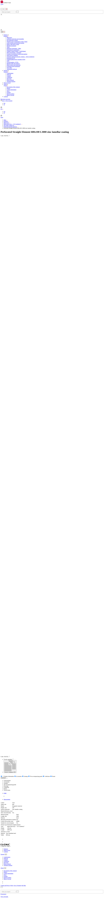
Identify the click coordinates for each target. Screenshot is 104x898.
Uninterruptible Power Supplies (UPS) (16, 59)
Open (2, 4)
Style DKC (9, 67)
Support (6, 72)
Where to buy (7, 850)
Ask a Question (17, 885)
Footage (9, 92)
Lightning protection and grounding (15, 39)
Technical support (11, 81)
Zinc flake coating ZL (9, 125)
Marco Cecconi (10, 95)
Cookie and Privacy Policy (7, 885)
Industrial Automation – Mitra (14, 48)
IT (4, 104)
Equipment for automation (13, 50)
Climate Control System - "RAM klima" (16, 51)
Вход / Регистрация (7, 100)
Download (3, 777)
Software (9, 74)
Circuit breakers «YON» (13, 62)
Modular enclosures (11, 45)
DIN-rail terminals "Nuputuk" (14, 52)
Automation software (12, 69)
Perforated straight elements (10, 126)
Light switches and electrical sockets (15, 43)
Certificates (9, 77)
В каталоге (3, 894)
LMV (8, 61)
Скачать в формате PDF (10, 772)
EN (2, 109)
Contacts (6, 851)
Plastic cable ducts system (13, 44)
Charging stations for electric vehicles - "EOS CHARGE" (21, 56)
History (8, 88)
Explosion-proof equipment (13, 66)
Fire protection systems (12, 40)
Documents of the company (13, 87)
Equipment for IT (11, 58)
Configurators (10, 73)
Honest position (10, 93)
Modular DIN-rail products (13, 63)
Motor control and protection (13, 65)
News (8, 91)
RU (4, 103)
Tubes (8, 47)
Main (5, 120)
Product (6, 36)
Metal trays (9, 37)
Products (6, 121)
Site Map (23, 885)
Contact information (11, 89)
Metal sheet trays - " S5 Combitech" (12, 124)
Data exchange (10, 80)
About (5, 85)
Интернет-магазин (5, 99)
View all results (4, 896)
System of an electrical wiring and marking (17, 54)
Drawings (9, 78)
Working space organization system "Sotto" (17, 41)
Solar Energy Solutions (12, 55)
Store (2, 117)
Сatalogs (9, 76)
